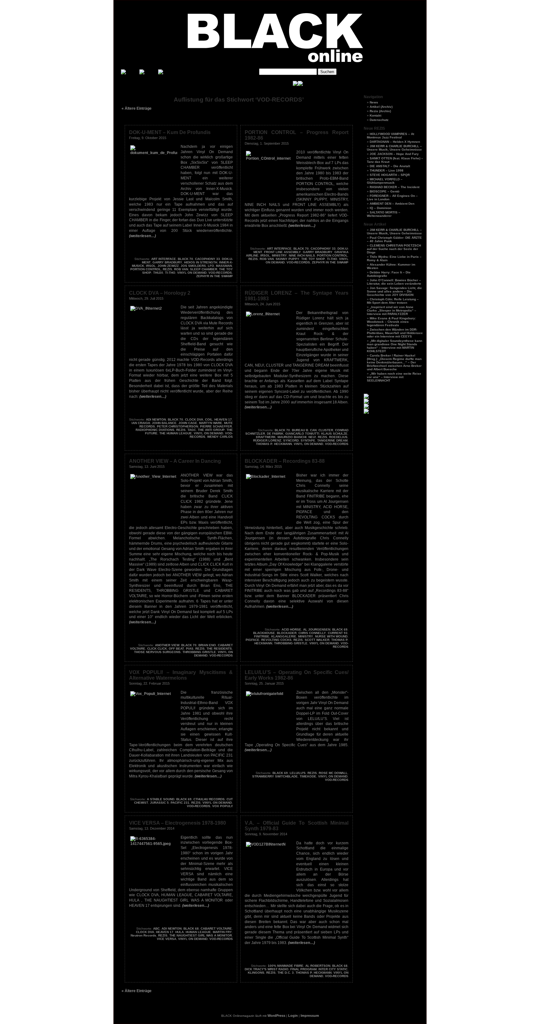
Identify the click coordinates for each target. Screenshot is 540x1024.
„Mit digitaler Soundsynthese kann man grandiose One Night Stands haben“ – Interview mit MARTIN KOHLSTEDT (394, 346)
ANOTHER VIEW (167, 645)
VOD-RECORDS (220, 272)
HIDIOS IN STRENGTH (200, 262)
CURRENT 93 (338, 633)
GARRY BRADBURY (167, 262)
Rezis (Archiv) (380, 111)
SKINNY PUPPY (287, 259)
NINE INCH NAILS (302, 255)
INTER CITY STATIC (333, 969)
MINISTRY (279, 255)
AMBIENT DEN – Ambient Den (392, 203)
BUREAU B (300, 430)
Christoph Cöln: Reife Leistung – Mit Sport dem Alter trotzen (393, 300)
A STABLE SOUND (160, 799)
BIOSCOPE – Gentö (384, 191)
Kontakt (375, 115)
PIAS (189, 648)
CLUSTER (325, 430)
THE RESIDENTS (219, 648)
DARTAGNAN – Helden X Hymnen (395, 141)
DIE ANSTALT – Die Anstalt (390, 166)
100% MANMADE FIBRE (285, 965)
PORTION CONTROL (145, 269)
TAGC (192, 430)
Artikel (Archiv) (381, 106)
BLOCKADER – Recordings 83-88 (285, 461)
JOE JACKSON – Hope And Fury (394, 154)
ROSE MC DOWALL (333, 773)
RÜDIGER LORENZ (267, 440)
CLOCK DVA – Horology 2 (159, 293)
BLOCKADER (287, 633)
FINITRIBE (261, 636)
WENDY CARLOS (220, 436)
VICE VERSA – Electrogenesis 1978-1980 (177, 823)
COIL (208, 419)
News (374, 102)
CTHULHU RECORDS (209, 799)
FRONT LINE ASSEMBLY (282, 252)
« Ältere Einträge (137, 108)
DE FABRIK (275, 433)
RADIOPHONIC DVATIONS (155, 430)
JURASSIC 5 (159, 802)
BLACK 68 (191, 928)
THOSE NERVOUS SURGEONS (157, 652)
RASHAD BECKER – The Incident (394, 187)
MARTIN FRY (222, 932)
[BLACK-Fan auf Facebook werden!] (300, 85)
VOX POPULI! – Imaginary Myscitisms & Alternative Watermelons (181, 675)
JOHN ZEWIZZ (168, 265)
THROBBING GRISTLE (199, 652)
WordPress (276, 1015)
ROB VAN (181, 269)
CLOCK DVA (194, 419)
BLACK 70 (185, 259)
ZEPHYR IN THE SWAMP (214, 276)
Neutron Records (143, 935)
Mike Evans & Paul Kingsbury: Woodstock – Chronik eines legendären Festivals (391, 322)
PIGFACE (252, 640)
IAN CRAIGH (141, 423)
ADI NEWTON (156, 419)
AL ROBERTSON (317, 965)
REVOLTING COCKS (276, 640)
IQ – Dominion (380, 208)
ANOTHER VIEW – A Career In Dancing (175, 461)
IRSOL (151, 265)
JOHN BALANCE (164, 423)
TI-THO (170, 272)
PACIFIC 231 (180, 802)
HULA (179, 932)
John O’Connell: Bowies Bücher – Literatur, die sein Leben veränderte (394, 281)
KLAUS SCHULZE (334, 433)
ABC (156, 928)
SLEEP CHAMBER (203, 269)
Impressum (310, 1015)
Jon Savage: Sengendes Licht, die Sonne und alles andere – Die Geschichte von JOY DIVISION (394, 291)
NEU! (312, 437)
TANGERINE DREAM (332, 440)
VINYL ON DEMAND (192, 272)
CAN (313, 430)
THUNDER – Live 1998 (386, 170)
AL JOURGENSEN (316, 629)
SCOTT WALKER (317, 640)
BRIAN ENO (207, 645)
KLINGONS (256, 972)
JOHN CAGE (187, 423)
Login (293, 1015)
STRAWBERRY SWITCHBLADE (275, 776)
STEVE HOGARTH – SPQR (390, 175)
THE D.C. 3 (286, 972)
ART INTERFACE (163, 259)
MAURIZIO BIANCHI (292, 437)
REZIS (167, 269)
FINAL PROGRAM (303, 969)
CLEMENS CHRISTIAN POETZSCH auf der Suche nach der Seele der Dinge (394, 249)
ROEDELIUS (338, 437)
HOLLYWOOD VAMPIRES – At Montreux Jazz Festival (390, 135)
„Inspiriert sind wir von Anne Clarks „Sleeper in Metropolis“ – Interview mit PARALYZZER (391, 310)
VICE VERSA (166, 939)
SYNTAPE (308, 440)
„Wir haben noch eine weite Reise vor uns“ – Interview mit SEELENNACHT (394, 377)
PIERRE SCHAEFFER (216, 426)
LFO (211, 265)
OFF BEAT (176, 648)
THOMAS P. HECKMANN (274, 444)
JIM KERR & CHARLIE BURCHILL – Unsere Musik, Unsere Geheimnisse (394, 147)
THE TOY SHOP (313, 259)
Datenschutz (379, 120)
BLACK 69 (340, 629)
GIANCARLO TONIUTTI (302, 433)
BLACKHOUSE (264, 633)
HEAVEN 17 (223, 419)
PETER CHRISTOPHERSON (177, 426)
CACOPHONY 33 (207, 259)
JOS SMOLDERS (193, 265)
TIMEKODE (308, 776)
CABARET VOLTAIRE (216, 928)
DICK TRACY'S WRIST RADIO (266, 969)
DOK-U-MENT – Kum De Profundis (170, 132)
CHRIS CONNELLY (312, 633)
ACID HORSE (291, 629)
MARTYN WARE (210, 423)
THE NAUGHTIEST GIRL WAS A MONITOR (200, 935)
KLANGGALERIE (283, 636)
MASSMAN (224, 265)
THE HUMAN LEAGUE (175, 433)
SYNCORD (291, 440)
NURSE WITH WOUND (331, 636)
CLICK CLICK (157, 648)
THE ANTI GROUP (211, 430)
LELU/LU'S (298, 773)
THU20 (158, 272)
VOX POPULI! (222, 806)
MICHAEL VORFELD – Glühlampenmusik (384, 180)
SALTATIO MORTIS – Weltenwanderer (383, 214)
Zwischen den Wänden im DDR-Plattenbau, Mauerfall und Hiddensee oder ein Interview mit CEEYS (395, 333)
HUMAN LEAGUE (198, 932)
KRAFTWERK (266, 437)
